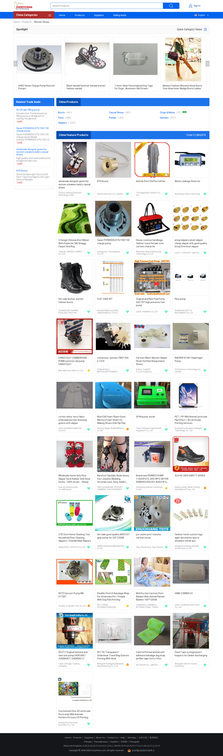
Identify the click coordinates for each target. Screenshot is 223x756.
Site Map (131, 738)
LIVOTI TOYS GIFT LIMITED (187, 253)
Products (80, 15)
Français (88, 742)
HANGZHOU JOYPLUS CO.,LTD (71, 547)
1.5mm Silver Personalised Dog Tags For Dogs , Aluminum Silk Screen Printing (134, 87)
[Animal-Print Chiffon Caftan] (152, 160)
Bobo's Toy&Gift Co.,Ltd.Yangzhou (144, 370)
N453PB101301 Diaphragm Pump (189, 359)
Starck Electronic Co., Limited (110, 194)
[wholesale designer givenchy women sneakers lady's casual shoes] (74, 160)
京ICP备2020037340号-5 (143, 750)
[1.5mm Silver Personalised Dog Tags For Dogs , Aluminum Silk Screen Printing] (135, 59)
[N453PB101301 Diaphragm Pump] (191, 336)
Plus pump (180, 299)
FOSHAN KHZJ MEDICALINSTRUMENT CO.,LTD (107, 370)
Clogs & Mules (167, 112)
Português (134, 742)
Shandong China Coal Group (187, 194)
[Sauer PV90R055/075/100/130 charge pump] (113, 219)
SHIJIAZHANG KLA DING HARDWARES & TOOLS (107, 311)
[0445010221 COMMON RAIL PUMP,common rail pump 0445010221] (74, 336)
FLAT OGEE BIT (105, 299)
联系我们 (154, 738)
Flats (61, 117)
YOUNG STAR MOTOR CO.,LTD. (72, 606)
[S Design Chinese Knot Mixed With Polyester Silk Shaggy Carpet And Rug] (74, 219)
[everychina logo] (23, 5)
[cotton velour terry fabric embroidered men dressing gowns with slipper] (74, 395)
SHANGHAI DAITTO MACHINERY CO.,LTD (184, 311)
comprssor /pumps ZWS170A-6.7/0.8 (113, 359)
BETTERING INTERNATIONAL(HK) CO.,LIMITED (106, 606)
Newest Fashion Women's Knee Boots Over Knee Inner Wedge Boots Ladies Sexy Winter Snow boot (182, 87)
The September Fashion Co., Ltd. (148, 194)
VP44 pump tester (145, 416)
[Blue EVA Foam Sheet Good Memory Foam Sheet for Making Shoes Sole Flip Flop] (113, 395)
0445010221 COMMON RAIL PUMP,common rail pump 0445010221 (72, 360)
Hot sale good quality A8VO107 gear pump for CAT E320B (113, 536)
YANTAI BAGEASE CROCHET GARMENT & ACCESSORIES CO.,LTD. (110, 488)
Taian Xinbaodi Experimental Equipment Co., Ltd (148, 429)
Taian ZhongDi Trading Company (69, 665)
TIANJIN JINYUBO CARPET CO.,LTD (70, 253)
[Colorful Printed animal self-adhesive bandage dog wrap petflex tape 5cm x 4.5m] (152, 631)
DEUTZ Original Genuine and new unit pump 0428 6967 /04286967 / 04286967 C (73, 655)
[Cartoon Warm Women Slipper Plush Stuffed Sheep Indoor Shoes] (152, 336)
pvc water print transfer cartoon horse (148, 536)
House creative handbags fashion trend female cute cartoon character (150, 243)
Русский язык (101, 742)
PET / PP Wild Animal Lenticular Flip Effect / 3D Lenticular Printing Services (191, 419)
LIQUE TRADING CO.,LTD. (147, 312)
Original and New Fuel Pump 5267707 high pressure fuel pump (150, 302)
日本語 (124, 742)
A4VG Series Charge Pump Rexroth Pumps (36, 87)
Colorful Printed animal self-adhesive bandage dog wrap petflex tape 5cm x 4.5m (150, 655)
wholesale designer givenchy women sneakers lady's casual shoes (32, 152)
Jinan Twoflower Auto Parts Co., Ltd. (187, 606)
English (201, 15)
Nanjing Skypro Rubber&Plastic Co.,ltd (110, 429)
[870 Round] (113, 160)
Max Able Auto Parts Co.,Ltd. (71, 370)
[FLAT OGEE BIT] (113, 277)
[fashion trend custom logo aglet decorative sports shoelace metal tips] (191, 513)
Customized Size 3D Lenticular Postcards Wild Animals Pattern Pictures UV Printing (74, 714)
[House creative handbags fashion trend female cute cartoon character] (152, 219)
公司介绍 (143, 738)
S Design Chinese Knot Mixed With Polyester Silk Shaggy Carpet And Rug (73, 243)
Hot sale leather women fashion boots (70, 301)
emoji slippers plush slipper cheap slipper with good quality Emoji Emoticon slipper (191, 243)
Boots (61, 112)
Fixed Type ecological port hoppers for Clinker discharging (191, 654)
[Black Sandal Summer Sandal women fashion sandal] (87, 59)
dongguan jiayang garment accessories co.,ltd (187, 547)
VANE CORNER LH (184, 593)
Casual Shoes (116, 112)
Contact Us (112, 738)
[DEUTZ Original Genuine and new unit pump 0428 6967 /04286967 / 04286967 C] (74, 631)
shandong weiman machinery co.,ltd (149, 488)
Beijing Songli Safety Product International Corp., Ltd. (187, 488)
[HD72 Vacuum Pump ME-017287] (74, 572)
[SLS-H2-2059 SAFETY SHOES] (191, 454)
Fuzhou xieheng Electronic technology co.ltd (70, 194)
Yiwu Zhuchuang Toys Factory (149, 547)
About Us (100, 738)
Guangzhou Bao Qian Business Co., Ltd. (68, 723)
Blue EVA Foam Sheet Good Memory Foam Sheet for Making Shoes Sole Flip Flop (111, 419)
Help (122, 738)
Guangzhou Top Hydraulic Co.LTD (108, 253)
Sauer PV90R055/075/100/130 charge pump (32, 129)
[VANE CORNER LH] (191, 572)
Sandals (164, 117)
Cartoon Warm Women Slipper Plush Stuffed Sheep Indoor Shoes (151, 360)
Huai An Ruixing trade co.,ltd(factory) (68, 488)
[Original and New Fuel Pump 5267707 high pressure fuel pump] (152, 277)
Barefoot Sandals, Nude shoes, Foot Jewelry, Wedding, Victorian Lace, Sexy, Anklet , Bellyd (113, 479)
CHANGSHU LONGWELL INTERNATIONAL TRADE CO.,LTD (147, 606)
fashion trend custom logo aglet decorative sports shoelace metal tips (189, 537)
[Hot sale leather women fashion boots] (74, 277)
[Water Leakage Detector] (191, 160)
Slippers (62, 123)
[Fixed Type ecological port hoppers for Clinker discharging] (191, 631)
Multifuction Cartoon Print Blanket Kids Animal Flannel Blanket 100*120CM (150, 596)
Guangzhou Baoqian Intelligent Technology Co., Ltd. (188, 429)
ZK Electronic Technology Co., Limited (188, 370)
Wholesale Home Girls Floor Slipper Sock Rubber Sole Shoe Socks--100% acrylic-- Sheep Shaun (74, 479)
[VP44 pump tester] (152, 395)
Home (62, 15)
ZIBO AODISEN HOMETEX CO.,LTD (70, 429)
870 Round (21, 170)
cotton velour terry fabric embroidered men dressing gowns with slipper (72, 419)
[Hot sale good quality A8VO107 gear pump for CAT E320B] (113, 513)
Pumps (112, 117)
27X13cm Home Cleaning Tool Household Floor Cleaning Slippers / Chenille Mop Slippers (74, 537)
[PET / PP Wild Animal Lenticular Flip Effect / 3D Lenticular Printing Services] (191, 395)
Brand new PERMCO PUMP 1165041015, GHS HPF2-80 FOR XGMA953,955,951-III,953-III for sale (152, 479)
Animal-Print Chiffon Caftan (150, 181)
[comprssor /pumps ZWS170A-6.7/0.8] (113, 336)
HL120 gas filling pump (28, 109)
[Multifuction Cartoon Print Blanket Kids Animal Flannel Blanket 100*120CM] (152, 572)
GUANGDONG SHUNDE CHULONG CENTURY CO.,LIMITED (68, 311)
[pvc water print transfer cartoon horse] (152, 513)
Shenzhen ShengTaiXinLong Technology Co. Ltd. (148, 253)
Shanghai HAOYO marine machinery (186, 665)
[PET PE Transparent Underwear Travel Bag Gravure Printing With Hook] (113, 631)
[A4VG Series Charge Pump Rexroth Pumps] (39, 59)
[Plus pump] (191, 277)
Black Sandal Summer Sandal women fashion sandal (85, 87)
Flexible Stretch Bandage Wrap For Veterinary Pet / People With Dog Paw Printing (113, 596)
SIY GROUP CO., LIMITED (147, 665)
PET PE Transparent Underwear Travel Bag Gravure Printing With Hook (113, 655)
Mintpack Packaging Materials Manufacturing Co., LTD (110, 665)
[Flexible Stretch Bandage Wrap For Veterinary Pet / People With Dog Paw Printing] (113, 572)
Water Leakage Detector (187, 181)
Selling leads (119, 15)
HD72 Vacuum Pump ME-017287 (71, 595)
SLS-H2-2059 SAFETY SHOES (190, 475)
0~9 (157, 746)
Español (114, 742)
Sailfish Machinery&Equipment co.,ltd (110, 547)
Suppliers (99, 15)
